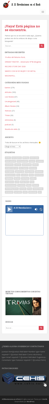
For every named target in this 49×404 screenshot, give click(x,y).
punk (17, 182)
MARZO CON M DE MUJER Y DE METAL (20, 71)
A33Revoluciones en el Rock (11, 399)
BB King (25, 158)
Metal (31, 175)
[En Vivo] (9, 209)
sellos (29, 185)
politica (33, 178)
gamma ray (19, 172)
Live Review (9, 97)
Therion (35, 185)
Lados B (24, 175)
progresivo (9, 182)
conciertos (9, 165)
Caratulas (40, 161)
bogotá (31, 161)
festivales (33, 168)
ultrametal (9, 192)
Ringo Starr (24, 182)
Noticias (8, 111)
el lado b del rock (11, 168)
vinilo (25, 192)
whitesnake (33, 192)
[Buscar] (41, 46)
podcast (8, 124)
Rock (32, 182)
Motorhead (39, 175)
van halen (18, 192)
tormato (23, 189)
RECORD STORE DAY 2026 (15, 66)
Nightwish (9, 178)
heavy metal (29, 172)
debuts (35, 165)
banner (7, 87)
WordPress (30, 402)
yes (40, 192)
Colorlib (44, 399)
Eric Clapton (24, 168)
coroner (17, 165)
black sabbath (10, 161)
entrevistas (9, 120)
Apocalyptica (16, 158)
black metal (34, 158)
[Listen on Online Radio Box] (41, 209)
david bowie (27, 165)
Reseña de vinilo (11, 129)
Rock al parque (11, 185)
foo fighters (10, 172)
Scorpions (21, 185)
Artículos (8, 92)
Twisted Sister (38, 189)
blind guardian (22, 161)
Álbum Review (10, 106)
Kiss (18, 175)
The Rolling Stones (12, 189)
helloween (39, 172)
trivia (29, 189)
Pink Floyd (25, 178)
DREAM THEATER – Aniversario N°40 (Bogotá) (23, 62)
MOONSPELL (10, 76)
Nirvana (17, 178)
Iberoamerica (10, 175)
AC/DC (8, 158)
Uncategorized (10, 101)
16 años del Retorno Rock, (15, 57)
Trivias (7, 115)
